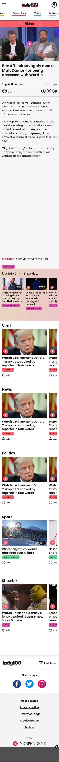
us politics (7, 370)
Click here (8, 258)
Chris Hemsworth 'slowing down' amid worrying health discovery (12, 297)
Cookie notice (29, 721)
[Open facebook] (17, 684)
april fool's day (33, 308)
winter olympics (10, 557)
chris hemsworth (11, 305)
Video (37, 13)
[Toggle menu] (5, 5)
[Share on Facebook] (43, 91)
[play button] (29, 44)
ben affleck (8, 266)
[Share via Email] (54, 91)
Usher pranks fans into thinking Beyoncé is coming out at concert (36, 298)
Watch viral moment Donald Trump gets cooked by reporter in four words (23, 361)
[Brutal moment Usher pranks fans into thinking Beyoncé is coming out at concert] (36, 284)
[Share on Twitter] (49, 91)
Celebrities (19, 13)
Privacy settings (29, 714)
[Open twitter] (29, 684)
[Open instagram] (42, 684)
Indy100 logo (30, 5)
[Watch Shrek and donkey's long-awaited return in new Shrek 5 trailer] (24, 597)
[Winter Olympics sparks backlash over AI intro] (24, 533)
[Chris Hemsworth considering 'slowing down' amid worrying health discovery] (13, 284)
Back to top (50, 663)
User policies (29, 701)
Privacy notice (29, 707)
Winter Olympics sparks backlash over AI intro (19, 551)
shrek (6, 625)
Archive (30, 727)
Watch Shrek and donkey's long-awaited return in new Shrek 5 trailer (22, 616)
